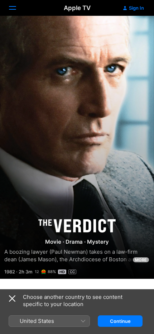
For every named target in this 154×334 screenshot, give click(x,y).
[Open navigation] (17, 8)
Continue (120, 321)
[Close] (12, 298)
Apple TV (77, 7)
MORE (141, 259)
